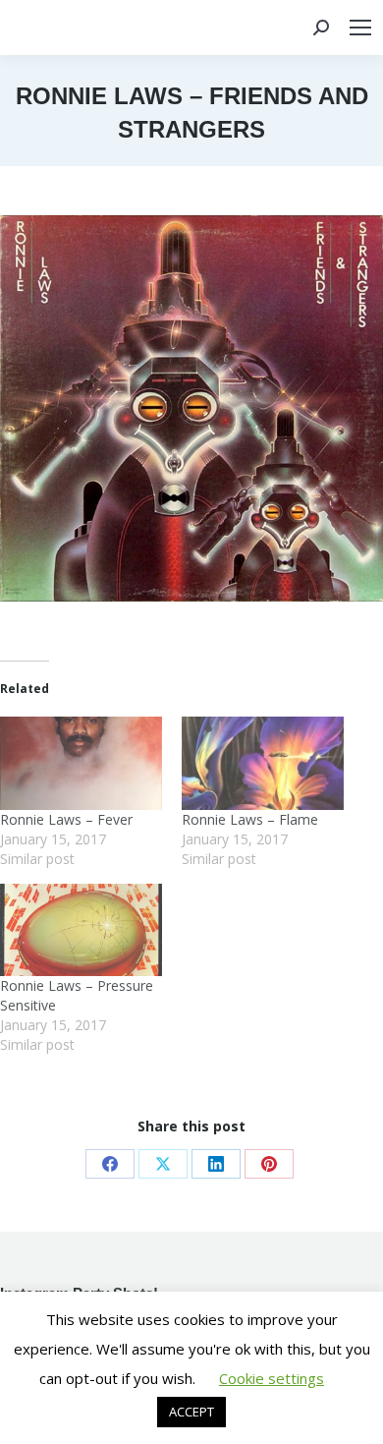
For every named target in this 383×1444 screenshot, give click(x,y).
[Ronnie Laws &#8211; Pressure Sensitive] (81, 930)
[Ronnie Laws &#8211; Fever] (81, 763)
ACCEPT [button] (191, 1411)
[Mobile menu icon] (360, 27)
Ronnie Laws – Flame (250, 819)
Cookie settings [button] (271, 1378)
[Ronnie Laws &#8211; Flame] (263, 763)
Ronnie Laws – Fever (66, 819)
